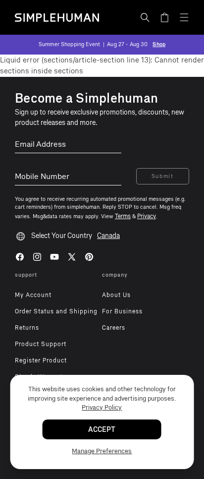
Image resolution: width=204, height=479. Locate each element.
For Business (122, 311)
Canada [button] (108, 236)
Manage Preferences (102, 451)
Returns (27, 327)
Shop (159, 44)
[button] (145, 17)
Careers (113, 327)
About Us (116, 295)
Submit (163, 176)
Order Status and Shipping (56, 311)
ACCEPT (101, 429)
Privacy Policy (102, 407)
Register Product (41, 360)
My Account (33, 295)
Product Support (40, 344)
